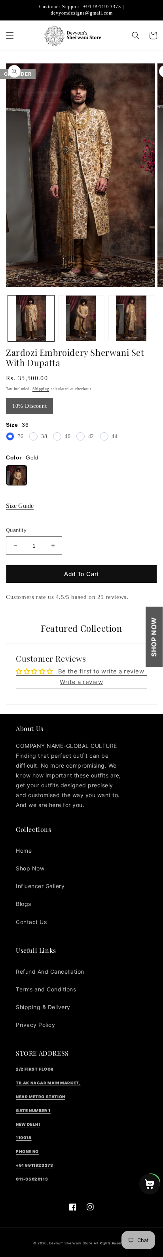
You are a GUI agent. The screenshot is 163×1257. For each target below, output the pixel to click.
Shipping (40, 389)
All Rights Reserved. (112, 1243)
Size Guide (20, 505)
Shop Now (154, 637)
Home (24, 850)
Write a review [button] (81, 682)
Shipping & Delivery (43, 1007)
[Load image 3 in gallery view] (131, 318)
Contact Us (31, 922)
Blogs (23, 903)
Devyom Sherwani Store (71, 1243)
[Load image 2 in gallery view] (81, 318)
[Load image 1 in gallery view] (31, 318)
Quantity (16, 530)
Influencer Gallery (40, 886)
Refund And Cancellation (50, 971)
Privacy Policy (35, 1024)
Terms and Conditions (46, 989)
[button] (10, 35)
